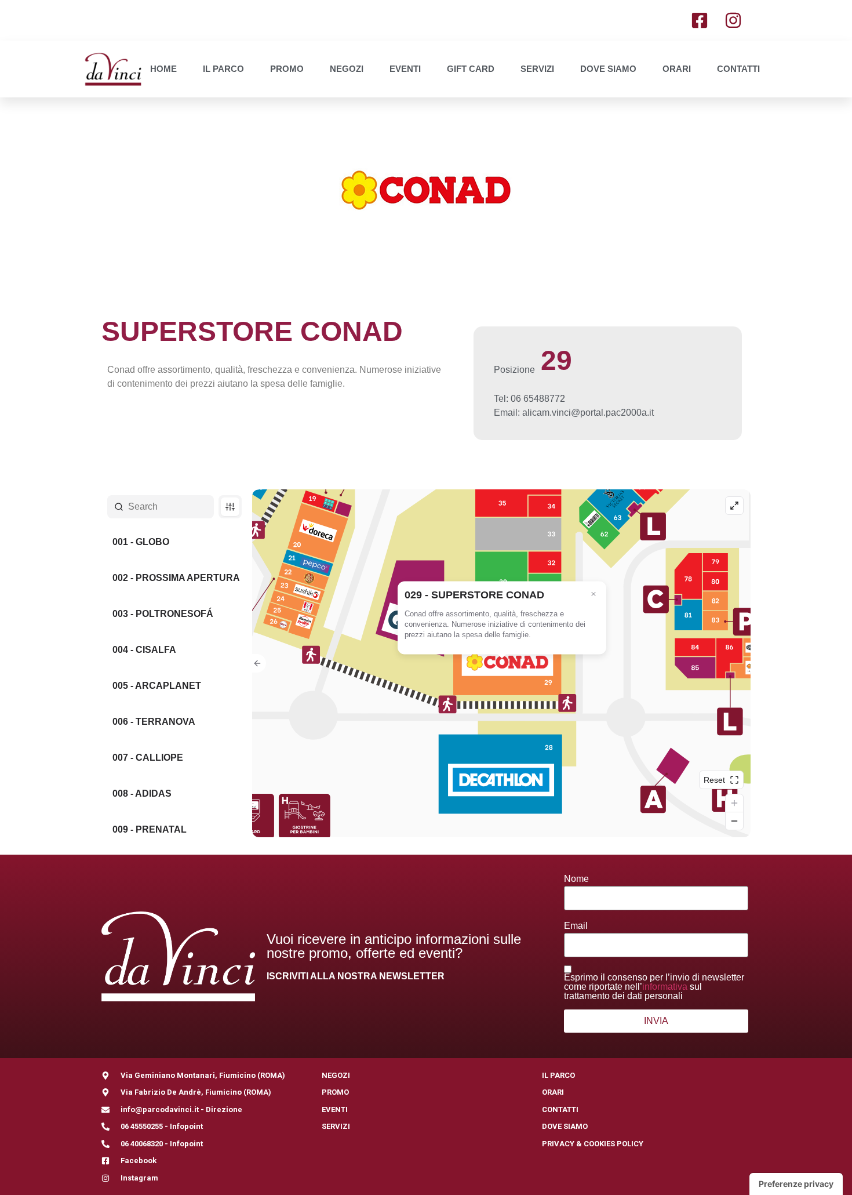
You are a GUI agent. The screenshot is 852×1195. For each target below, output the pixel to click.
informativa (664, 986)
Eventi (405, 69)
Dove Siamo (608, 69)
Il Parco (223, 69)
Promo (287, 69)
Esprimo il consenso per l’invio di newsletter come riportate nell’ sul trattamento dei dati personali (654, 987)
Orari (676, 69)
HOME (163, 69)
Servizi (537, 69)
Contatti (738, 69)
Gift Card (470, 69)
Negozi (346, 69)
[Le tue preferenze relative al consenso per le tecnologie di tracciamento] (796, 1184)
